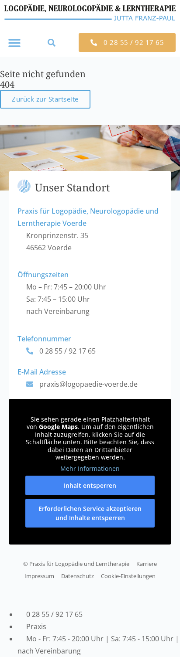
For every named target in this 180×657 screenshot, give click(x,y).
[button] (14, 42)
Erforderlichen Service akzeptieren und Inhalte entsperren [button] (90, 513)
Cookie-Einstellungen (128, 576)
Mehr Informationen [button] (90, 469)
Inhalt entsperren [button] (90, 485)
